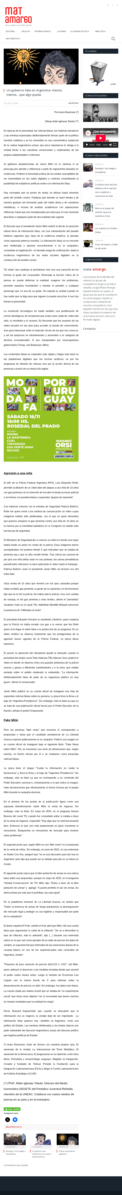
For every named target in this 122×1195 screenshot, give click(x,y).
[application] (100, 138)
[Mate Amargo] (18, 16)
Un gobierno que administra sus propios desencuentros (41, 1154)
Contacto (89, 329)
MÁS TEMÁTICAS (13, 38)
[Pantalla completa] (114, 144)
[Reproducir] (87, 144)
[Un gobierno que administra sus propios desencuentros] (41, 1141)
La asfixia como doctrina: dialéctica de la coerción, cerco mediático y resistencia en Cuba (106, 190)
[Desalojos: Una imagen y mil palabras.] (15, 1141)
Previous (86, 113)
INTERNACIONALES (43, 31)
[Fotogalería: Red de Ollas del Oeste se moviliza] (100, 112)
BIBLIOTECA (100, 31)
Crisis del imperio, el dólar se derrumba (106, 246)
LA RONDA (61, 31)
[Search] (113, 38)
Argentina (73, 103)
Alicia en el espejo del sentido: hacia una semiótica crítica (104, 212)
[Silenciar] (110, 144)
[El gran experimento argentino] (68, 1141)
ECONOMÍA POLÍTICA (80, 31)
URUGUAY (25, 31)
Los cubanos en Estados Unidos (106, 230)
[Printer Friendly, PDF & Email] (12, 1108)
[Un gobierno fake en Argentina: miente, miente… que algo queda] (41, 67)
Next (115, 113)
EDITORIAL (10, 31)
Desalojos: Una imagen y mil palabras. (16, 1152)
